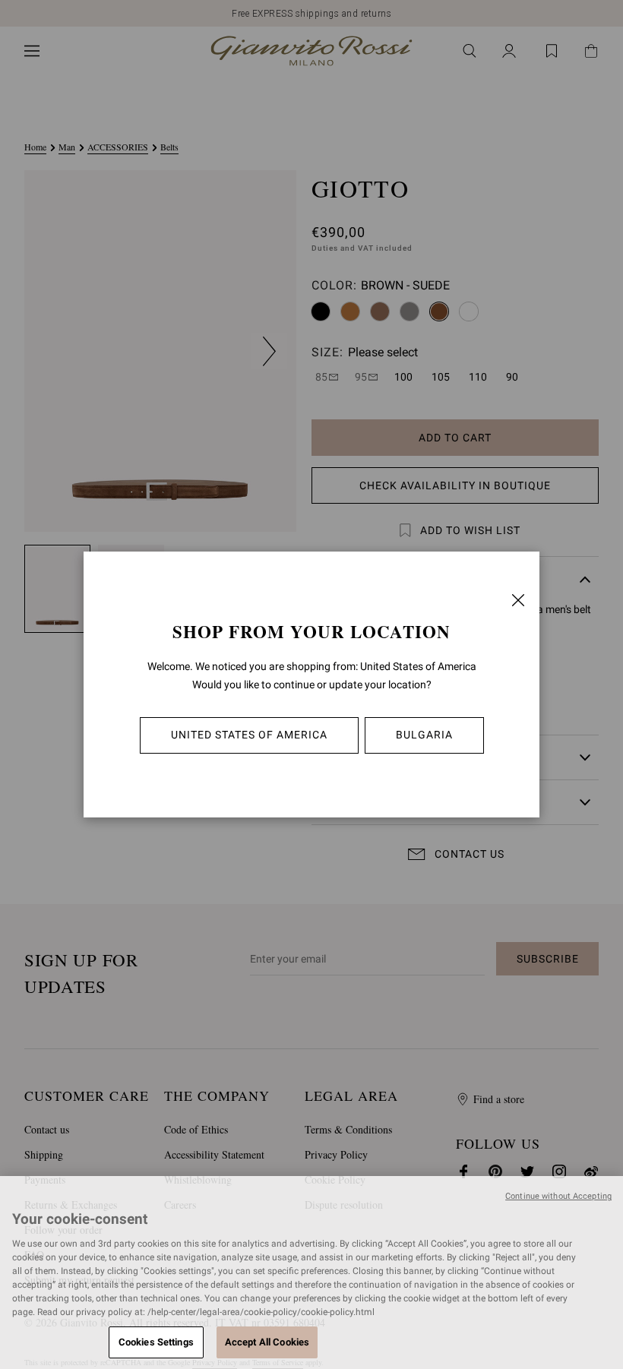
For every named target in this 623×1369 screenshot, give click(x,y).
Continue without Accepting (558, 1196)
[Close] (518, 600)
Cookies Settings (156, 1342)
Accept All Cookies (267, 1342)
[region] (311, 1272)
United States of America (249, 735)
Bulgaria (424, 735)
